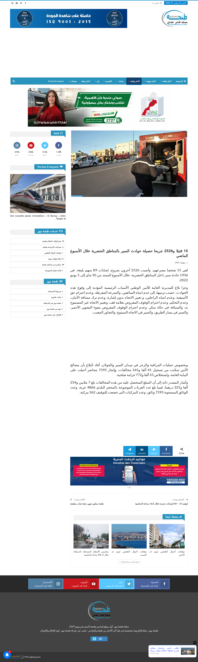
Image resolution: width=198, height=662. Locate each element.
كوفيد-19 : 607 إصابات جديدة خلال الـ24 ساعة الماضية (161, 503)
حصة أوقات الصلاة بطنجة (51, 241)
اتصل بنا (156, 3)
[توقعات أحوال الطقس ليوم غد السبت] (129, 536)
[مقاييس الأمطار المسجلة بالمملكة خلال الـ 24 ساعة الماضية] (91, 536)
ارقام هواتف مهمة (55, 259)
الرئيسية (179, 81)
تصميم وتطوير (35, 656)
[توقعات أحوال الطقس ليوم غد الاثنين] (167, 536)
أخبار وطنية (135, 81)
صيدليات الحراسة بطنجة (52, 247)
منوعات (73, 81)
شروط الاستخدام (54, 291)
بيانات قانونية (56, 297)
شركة (26, 656)
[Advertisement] (99, 54)
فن (98, 81)
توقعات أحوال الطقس (52, 253)
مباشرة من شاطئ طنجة (51, 265)
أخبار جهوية (151, 81)
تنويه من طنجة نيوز (54, 309)
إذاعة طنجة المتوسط (53, 270)
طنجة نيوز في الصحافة (52, 303)
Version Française (56, 81)
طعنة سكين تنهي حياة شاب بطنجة (87, 503)
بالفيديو (109, 81)
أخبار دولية (85, 81)
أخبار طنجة (166, 81)
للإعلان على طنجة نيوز (52, 315)
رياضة (121, 81)
